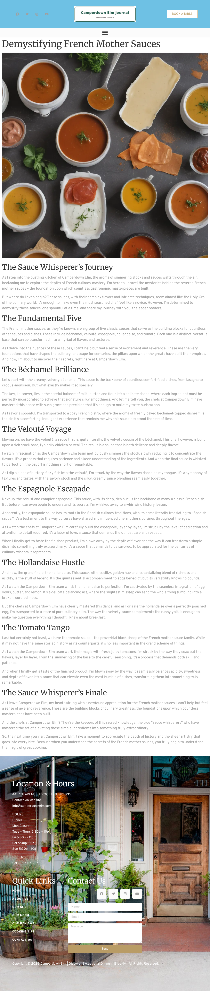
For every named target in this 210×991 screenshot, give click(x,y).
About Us (20, 899)
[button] (105, 32)
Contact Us (22, 940)
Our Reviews (23, 923)
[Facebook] (17, 14)
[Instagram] (37, 14)
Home (16, 891)
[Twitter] (27, 14)
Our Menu (20, 915)
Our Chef (20, 907)
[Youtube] (47, 14)
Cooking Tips (23, 931)
